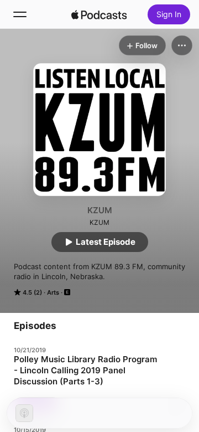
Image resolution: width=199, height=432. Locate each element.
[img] (99, 14)
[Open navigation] (20, 14)
